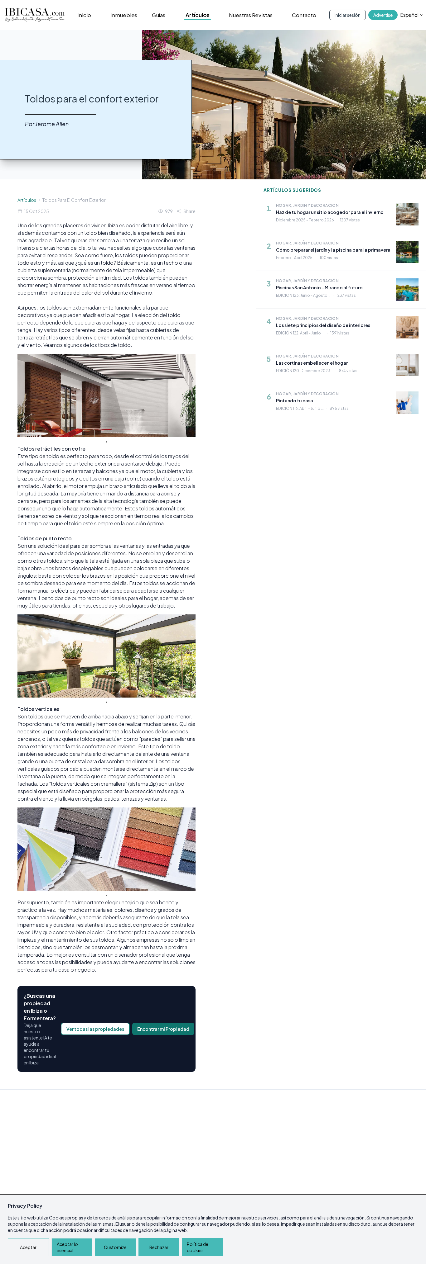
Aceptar (28, 1247)
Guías (158, 15)
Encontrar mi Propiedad (163, 1029)
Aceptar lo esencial (67, 1247)
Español (409, 15)
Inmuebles (123, 15)
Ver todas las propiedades (95, 1029)
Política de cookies (197, 1247)
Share (189, 211)
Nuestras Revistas (251, 15)
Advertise (383, 15)
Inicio (84, 15)
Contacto (304, 15)
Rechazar (158, 1247)
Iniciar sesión (348, 15)
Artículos (198, 15)
